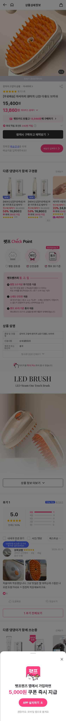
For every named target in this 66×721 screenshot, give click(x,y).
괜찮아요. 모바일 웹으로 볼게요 (33, 711)
